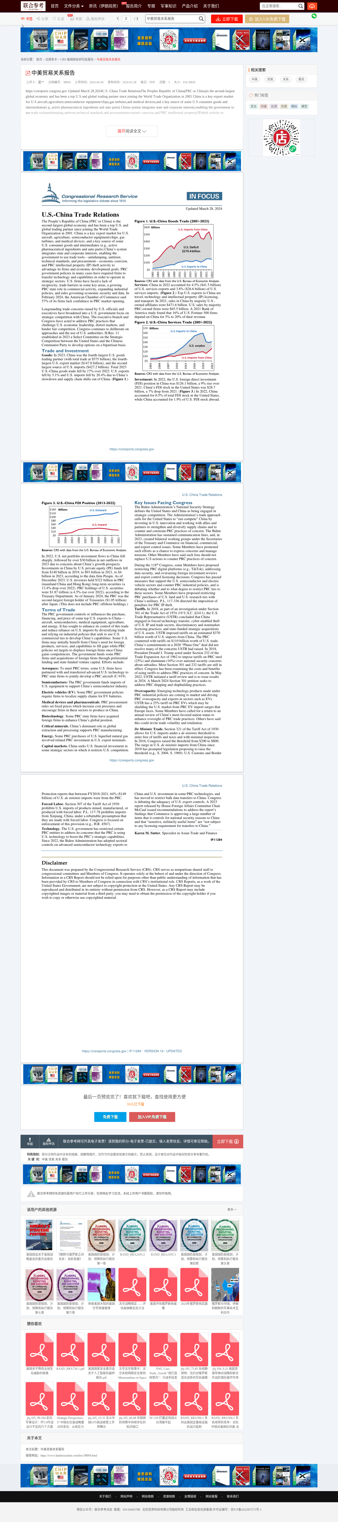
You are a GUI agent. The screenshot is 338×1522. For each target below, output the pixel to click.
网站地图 (148, 1496)
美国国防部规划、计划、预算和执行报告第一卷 (101, 1259)
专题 (151, 6)
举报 (30, 1144)
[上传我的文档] (312, 6)
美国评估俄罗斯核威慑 (163, 1306)
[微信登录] (314, 16)
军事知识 (168, 6)
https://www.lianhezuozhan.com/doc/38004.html (69, 1455)
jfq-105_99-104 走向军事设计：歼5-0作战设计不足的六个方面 (39, 1422)
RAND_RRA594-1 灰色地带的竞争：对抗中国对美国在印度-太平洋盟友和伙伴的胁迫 (225, 1426)
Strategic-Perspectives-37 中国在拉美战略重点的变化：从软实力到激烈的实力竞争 (70, 1424)
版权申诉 (49, 1144)
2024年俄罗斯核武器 (194, 1304)
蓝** (41, 82)
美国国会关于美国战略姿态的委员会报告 (39, 1257)
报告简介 (134, 6)
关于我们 (211, 6)
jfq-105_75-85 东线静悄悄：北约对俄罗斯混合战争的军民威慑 (194, 1373)
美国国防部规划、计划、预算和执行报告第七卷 (39, 1308)
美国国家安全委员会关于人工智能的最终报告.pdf (101, 1373)
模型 (304, 106)
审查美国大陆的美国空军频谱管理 (101, 1306)
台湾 (274, 106)
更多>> (232, 1209)
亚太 (254, 106)
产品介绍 (190, 6)
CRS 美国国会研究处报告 (77, 59)
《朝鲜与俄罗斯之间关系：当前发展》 (70, 1257)
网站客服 (211, 1496)
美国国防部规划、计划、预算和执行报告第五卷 (225, 1259)
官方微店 (59, 18)
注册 (298, 16)
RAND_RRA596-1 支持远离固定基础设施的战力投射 (194, 1422)
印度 (264, 106)
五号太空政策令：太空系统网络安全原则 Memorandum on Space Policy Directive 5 (132, 1375)
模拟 (294, 106)
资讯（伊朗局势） (105, 6)
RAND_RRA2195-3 (163, 1254)
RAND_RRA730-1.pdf (70, 1369)
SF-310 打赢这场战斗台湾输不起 (163, 1420)
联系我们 (233, 1496)
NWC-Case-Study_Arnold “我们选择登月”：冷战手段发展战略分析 (163, 1375)
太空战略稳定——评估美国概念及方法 (132, 1306)
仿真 (284, 106)
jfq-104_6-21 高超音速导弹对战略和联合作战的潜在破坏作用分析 (225, 1375)
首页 (55, 6)
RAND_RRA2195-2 (132, 1254)
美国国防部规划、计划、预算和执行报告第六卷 (70, 1308)
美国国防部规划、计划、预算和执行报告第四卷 (194, 1259)
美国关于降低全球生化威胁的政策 (39, 1371)
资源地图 (169, 1496)
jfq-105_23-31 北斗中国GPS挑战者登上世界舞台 (101, 1422)
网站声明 (126, 1496)
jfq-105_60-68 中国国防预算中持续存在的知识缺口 (132, 1422)
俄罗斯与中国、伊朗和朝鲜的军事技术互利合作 (225, 1308)
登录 (307, 16)
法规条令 (51, 59)
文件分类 (72, 6)
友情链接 (190, 1496)
